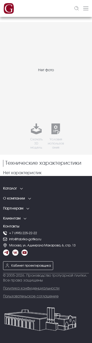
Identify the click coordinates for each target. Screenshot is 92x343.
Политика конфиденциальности (31, 288)
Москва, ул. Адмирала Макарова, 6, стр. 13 (42, 245)
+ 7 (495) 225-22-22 (23, 233)
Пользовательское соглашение (31, 296)
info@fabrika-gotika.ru (25, 239)
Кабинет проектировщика (31, 265)
